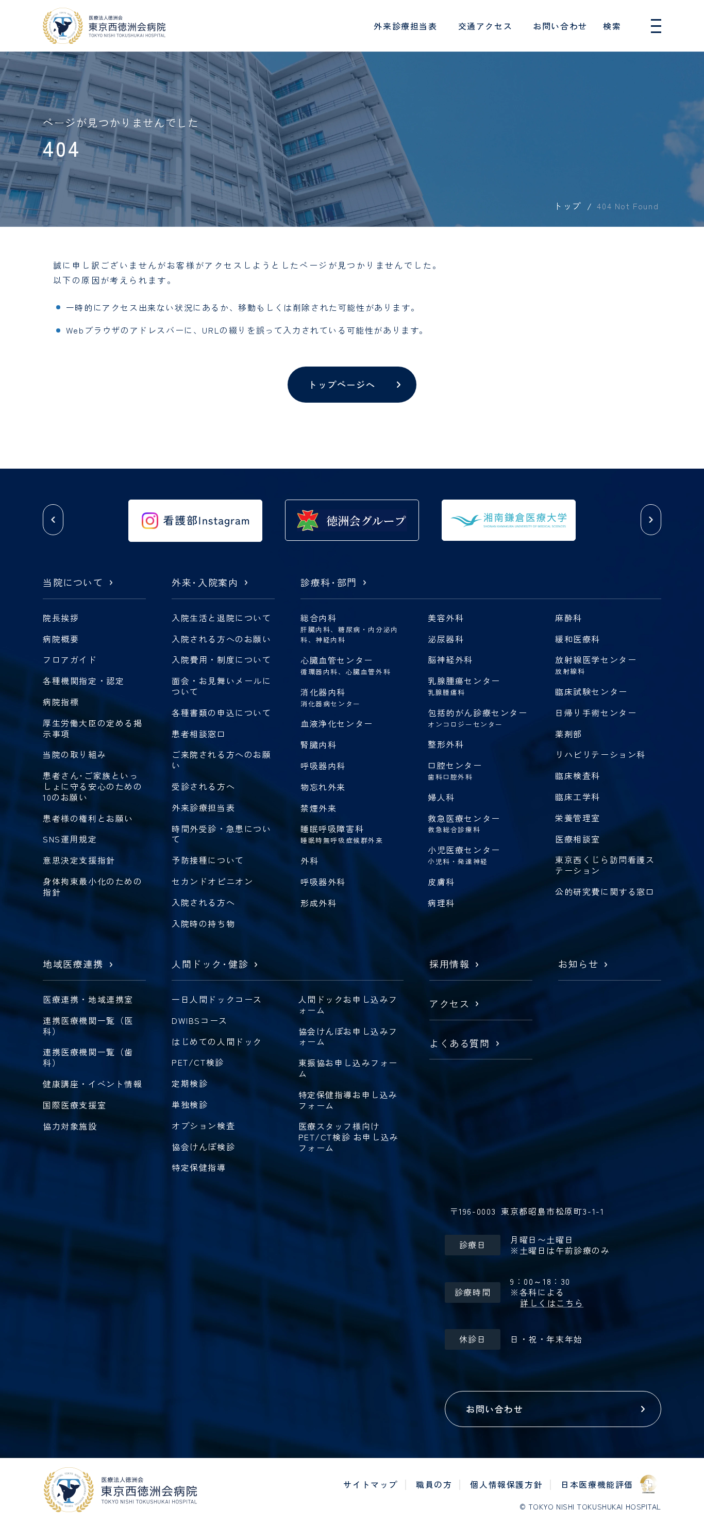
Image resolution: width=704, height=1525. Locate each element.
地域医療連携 (73, 964)
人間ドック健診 (210, 964)
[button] (53, 519)
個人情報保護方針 (506, 1484)
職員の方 (434, 1484)
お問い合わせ (560, 26)
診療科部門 (328, 583)
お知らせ (578, 964)
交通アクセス (485, 26)
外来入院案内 (205, 583)
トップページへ (341, 384)
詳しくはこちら (551, 1303)
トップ (567, 206)
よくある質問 (459, 1044)
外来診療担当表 (405, 26)
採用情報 (449, 964)
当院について (73, 583)
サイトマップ (370, 1484)
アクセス (449, 1004)
